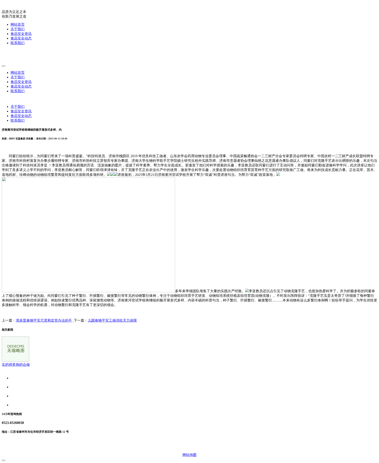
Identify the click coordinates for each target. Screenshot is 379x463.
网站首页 (18, 24)
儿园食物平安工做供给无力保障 (112, 320)
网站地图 (189, 455)
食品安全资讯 (21, 34)
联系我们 (18, 43)
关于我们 (18, 29)
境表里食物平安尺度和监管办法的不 (44, 320)
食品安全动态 (21, 38)
